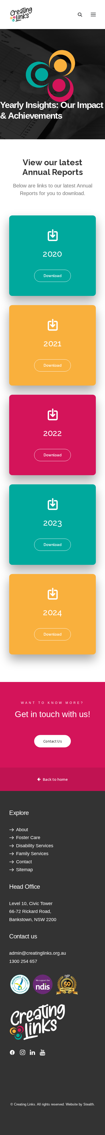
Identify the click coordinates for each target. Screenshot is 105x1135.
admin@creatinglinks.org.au (37, 953)
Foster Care (28, 837)
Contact (24, 861)
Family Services (32, 853)
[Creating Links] (21, 14)
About (22, 829)
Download (52, 276)
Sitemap (24, 869)
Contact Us (52, 741)
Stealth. (89, 1104)
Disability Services (34, 845)
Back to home (55, 779)
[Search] (77, 14)
